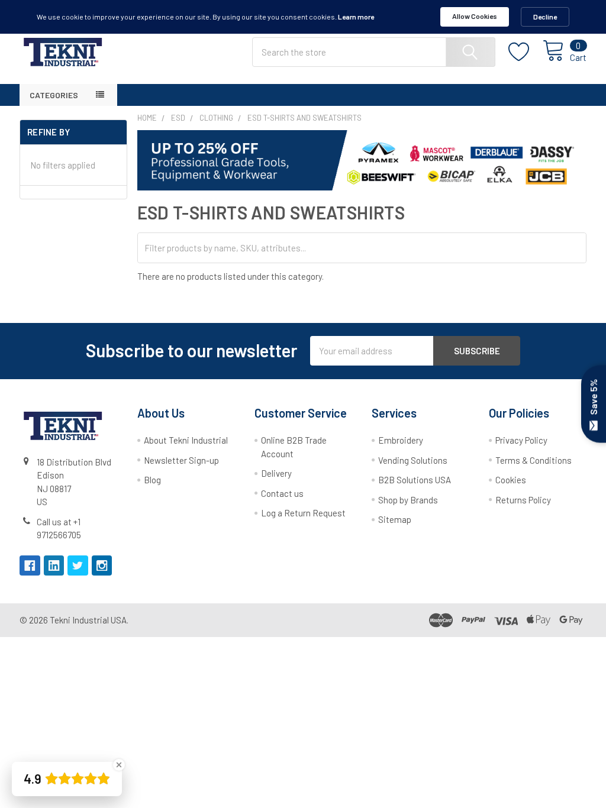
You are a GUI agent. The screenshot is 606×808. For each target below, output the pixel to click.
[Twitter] (77, 565)
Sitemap (394, 519)
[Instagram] (102, 565)
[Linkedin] (54, 565)
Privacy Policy (521, 440)
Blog (152, 479)
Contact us (282, 493)
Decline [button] (545, 16)
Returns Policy (523, 500)
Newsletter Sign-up (181, 460)
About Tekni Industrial (186, 440)
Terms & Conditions (533, 460)
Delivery (276, 473)
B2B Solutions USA (414, 479)
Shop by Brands (408, 500)
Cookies (510, 479)
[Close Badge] (119, 765)
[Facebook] (30, 565)
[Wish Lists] (525, 52)
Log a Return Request (303, 513)
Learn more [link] (356, 16)
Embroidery (400, 440)
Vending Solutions (412, 460)
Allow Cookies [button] (474, 16)
